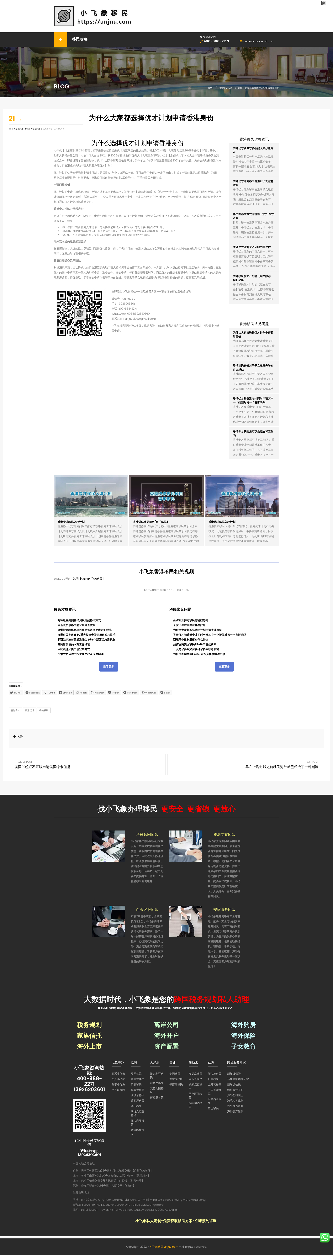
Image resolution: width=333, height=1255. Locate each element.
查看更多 (108, 666)
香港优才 (29, 710)
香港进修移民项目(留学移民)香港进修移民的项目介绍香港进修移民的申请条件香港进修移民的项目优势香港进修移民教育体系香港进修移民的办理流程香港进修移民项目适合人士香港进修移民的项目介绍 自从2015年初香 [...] (166, 536)
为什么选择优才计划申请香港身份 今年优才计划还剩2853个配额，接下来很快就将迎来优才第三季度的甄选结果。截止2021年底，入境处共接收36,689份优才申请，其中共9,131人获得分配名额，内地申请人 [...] (254, 356)
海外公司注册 (235, 1095)
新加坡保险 (234, 1074)
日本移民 (213, 1079)
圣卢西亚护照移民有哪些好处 (190, 620)
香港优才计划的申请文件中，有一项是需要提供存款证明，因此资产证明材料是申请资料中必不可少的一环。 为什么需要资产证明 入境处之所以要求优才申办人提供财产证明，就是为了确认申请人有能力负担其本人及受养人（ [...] (254, 266)
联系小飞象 (118, 1074)
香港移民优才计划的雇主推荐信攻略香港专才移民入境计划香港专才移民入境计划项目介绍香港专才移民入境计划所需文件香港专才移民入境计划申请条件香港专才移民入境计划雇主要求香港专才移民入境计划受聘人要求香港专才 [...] (90, 536)
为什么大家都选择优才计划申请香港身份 (197, 630)
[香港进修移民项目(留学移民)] (166, 496)
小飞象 (18, 736)
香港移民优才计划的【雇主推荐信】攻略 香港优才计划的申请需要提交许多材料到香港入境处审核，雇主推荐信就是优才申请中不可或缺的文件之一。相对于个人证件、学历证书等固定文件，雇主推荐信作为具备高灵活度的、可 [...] (253, 299)
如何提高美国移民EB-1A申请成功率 (194, 644)
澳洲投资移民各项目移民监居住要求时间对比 (85, 630)
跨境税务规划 (235, 1101)
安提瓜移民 (195, 1074)
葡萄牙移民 (137, 1101)
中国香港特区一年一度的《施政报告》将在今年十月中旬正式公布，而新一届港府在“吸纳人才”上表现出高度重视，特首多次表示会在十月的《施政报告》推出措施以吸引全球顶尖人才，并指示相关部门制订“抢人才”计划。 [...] (254, 171)
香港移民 (44, 710)
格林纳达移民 (195, 1105)
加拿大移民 (176, 1079)
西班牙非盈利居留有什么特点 (190, 639)
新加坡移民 (214, 1074)
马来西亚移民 (214, 1101)
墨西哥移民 (176, 1084)
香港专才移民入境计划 (71, 522)
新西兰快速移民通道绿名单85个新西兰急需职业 (86, 639)
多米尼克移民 (195, 1086)
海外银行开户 (235, 1090)
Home (210, 88)
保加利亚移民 (137, 1122)
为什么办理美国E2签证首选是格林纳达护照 (199, 654)
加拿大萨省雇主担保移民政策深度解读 (80, 654)
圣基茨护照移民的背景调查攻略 (76, 625)
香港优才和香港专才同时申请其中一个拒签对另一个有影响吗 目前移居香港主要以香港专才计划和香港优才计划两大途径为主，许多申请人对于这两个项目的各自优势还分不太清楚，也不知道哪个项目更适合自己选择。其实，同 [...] (253, 422)
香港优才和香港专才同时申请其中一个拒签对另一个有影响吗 (253, 400)
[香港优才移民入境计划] (242, 496)
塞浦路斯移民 (137, 1132)
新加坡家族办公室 (238, 1079)
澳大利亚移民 (157, 1075)
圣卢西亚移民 (195, 1095)
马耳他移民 (137, 1090)
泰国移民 (213, 1108)
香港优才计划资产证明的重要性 (252, 247)
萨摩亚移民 (157, 1097)
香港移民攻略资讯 (254, 139)
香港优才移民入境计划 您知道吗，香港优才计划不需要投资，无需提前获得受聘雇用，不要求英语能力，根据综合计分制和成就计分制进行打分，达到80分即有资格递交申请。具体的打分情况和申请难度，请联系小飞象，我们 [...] (241, 536)
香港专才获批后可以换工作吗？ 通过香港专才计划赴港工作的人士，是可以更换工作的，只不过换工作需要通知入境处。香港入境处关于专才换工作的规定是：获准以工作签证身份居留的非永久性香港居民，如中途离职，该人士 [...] (253, 455)
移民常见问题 (226, 88)
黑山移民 (136, 1106)
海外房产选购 (235, 1111)
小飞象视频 (118, 1090)
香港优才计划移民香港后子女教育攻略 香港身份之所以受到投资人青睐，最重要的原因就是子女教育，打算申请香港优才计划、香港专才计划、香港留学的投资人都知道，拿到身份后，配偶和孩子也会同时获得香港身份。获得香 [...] (253, 204)
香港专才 (15, 710)
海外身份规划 (235, 1106)
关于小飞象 (118, 1084)
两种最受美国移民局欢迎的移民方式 (79, 620)
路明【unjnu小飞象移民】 (89, 579)
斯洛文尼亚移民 (137, 1113)
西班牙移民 (137, 1095)
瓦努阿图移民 (157, 1090)
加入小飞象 (118, 1079)
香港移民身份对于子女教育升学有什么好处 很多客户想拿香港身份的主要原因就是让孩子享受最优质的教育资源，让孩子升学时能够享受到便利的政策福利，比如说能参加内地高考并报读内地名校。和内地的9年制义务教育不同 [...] (253, 389)
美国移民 (174, 1074)
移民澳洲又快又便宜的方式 (74, 649)
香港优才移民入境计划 (222, 522)
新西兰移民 (157, 1083)
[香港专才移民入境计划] (91, 496)
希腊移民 (136, 1084)
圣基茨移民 (195, 1079)
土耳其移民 (214, 1084)
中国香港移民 (214, 1092)
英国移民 (136, 1074)
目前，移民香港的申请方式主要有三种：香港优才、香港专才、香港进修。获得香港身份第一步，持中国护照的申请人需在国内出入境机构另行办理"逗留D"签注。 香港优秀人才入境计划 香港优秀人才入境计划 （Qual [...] (254, 237)
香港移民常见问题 (32, 128)
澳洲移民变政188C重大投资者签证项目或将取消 (86, 635)
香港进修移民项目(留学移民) (150, 522)
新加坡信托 (234, 1084)
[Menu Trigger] (323, 3)
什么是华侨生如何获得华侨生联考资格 (196, 649)
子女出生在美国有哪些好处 (189, 625)
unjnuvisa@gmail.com (258, 41)
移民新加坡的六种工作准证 (74, 644)
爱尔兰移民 (137, 1079)
